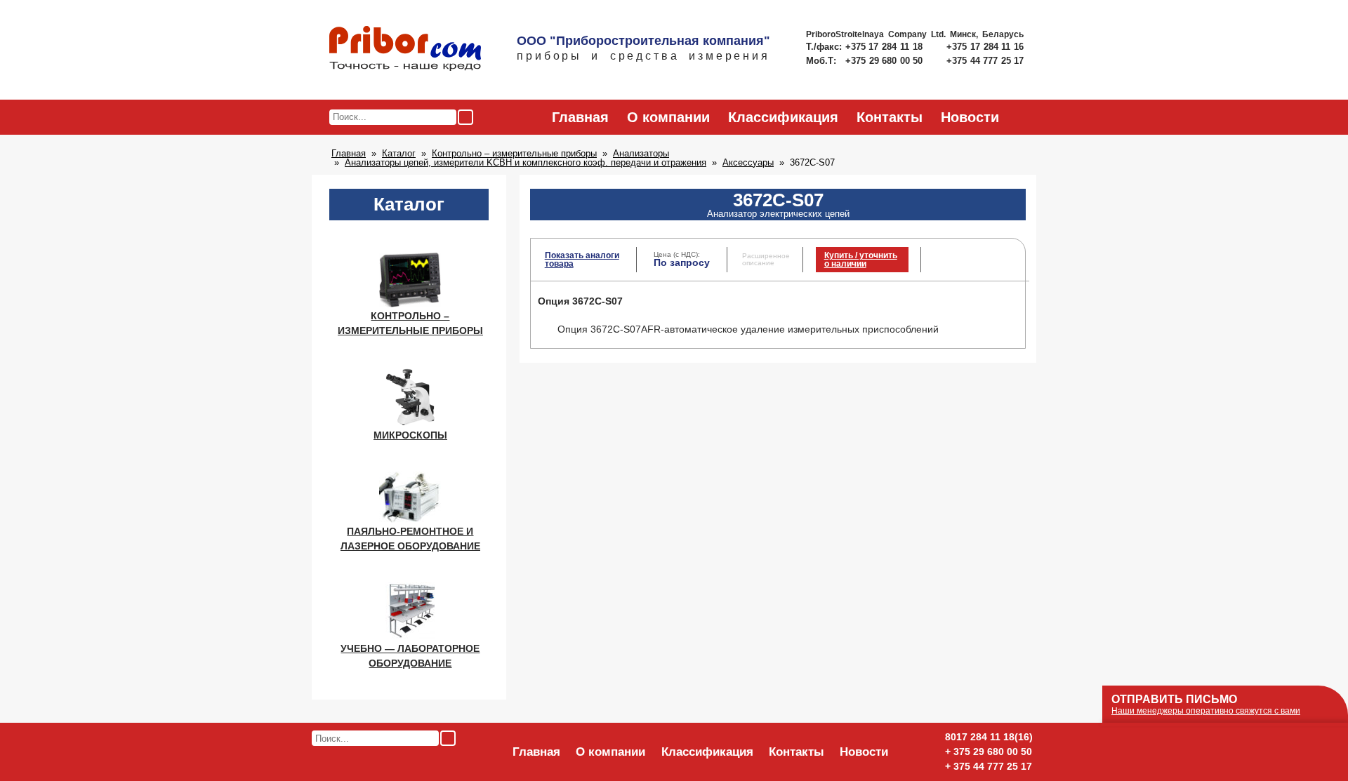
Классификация (783, 117)
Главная (580, 117)
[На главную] (405, 49)
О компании (668, 117)
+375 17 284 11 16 (985, 46)
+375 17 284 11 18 (885, 46)
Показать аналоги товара (582, 259)
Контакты (890, 117)
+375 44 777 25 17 (985, 60)
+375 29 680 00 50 (885, 60)
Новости (970, 117)
